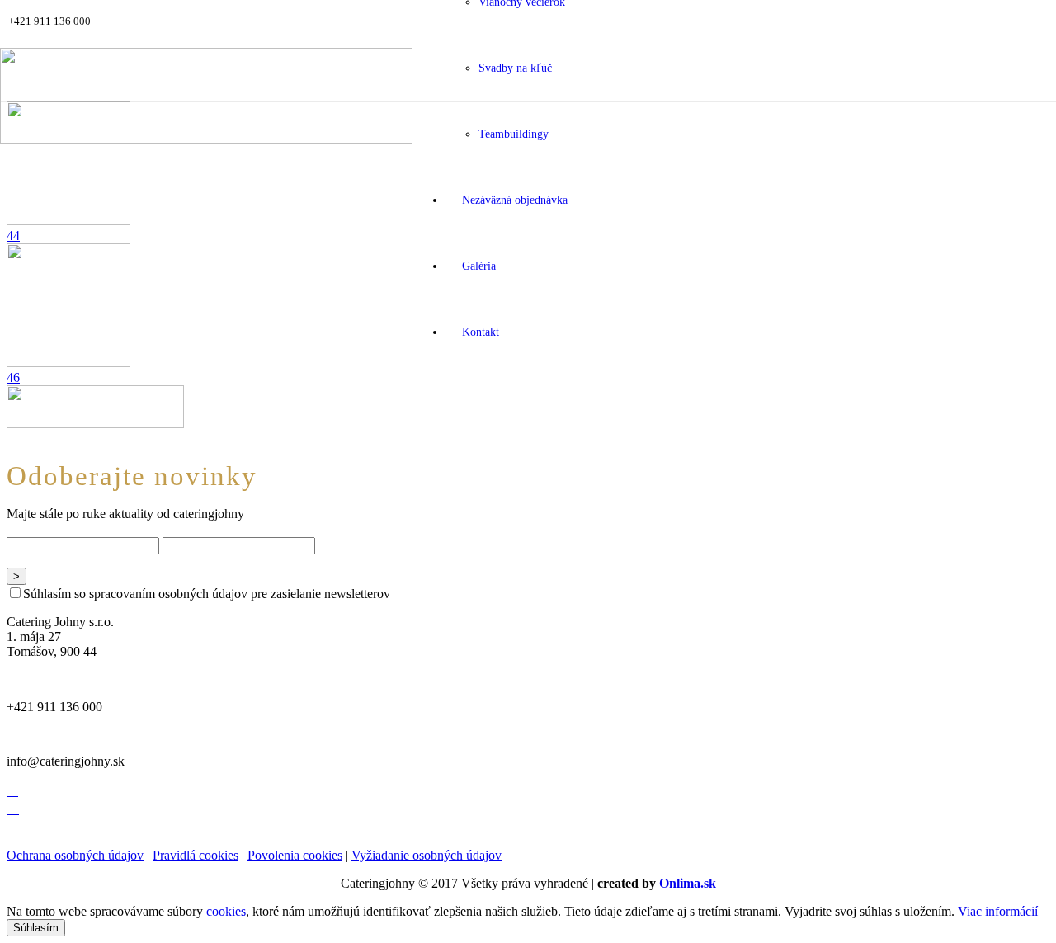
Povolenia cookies (295, 855)
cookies (226, 911)
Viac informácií (998, 911)
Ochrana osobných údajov (75, 855)
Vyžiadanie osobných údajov (426, 855)
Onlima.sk (687, 883)
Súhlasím (36, 928)
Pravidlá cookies (195, 855)
